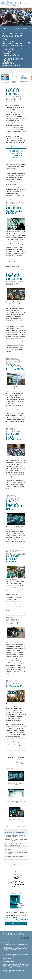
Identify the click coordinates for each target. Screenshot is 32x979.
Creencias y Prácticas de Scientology (19, 954)
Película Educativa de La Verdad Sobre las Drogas (15, 848)
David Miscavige (15, 964)
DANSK (4, 946)
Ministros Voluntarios (17, 955)
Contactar (4, 958)
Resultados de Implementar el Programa (16, 864)
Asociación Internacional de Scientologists (15, 966)
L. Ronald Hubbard (6, 954)
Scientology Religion (6, 964)
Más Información (23, 956)
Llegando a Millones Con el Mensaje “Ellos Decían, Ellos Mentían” (15, 844)
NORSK (23, 947)
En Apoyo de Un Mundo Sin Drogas (20, 967)
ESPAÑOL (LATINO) (12, 948)
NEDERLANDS (7, 947)
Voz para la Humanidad (7, 955)
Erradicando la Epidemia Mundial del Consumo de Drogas (15, 835)
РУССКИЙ (23, 946)
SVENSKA (4, 948)
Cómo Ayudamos (5, 82)
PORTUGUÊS (17, 949)
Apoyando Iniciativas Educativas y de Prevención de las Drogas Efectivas (15, 831)
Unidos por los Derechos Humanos (10, 969)
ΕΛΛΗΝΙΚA (5, 949)
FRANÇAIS (9, 946)
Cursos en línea (15, 956)
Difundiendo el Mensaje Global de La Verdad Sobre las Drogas (15, 857)
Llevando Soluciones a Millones (13, 861)
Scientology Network (20, 963)
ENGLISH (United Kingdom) (21, 944)
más (22, 269)
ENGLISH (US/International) (8, 944)
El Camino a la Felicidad (14, 82)
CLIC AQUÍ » (16, 887)
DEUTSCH (14, 947)
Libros (9, 956)
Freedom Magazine (20, 966)
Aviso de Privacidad (11, 976)
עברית (14, 946)
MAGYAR (19, 947)
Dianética (13, 963)
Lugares (9, 958)
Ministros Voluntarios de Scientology (16, 965)
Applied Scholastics (23, 81)
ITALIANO (11, 949)
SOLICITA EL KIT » (16, 923)
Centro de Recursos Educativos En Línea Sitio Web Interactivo (16, 853)
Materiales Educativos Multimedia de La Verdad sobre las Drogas (16, 840)
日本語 (18, 946)
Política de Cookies (20, 976)
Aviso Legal (8, 977)
